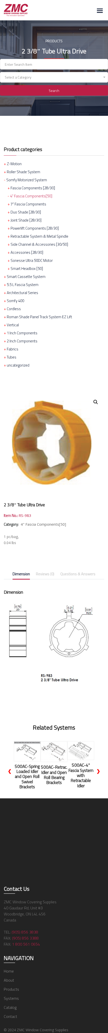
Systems (11, 998)
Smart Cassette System (26, 276)
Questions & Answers (77, 574)
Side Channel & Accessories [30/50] (39, 244)
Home (9, 971)
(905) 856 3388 (25, 938)
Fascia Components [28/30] (33, 188)
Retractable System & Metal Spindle (39, 236)
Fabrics (12, 349)
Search (54, 90)
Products (11, 989)
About (9, 980)
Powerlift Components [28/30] (35, 228)
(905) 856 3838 (25, 932)
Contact (10, 1016)
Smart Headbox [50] (27, 268)
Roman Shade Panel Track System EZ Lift (39, 317)
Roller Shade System (23, 172)
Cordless (14, 309)
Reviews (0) (45, 574)
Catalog (10, 1007)
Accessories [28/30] (27, 252)
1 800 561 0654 (26, 944)
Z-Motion (14, 164)
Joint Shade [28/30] (26, 220)
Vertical (13, 325)
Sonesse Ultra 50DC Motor (32, 260)
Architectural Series (22, 293)
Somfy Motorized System (26, 180)
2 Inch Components (22, 341)
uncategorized (18, 365)
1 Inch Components (22, 333)
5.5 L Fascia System (22, 285)
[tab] (21, 575)
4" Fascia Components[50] (31, 196)
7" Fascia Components (28, 204)
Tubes (11, 357)
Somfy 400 (15, 301)
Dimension (21, 574)
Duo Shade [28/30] (26, 212)
